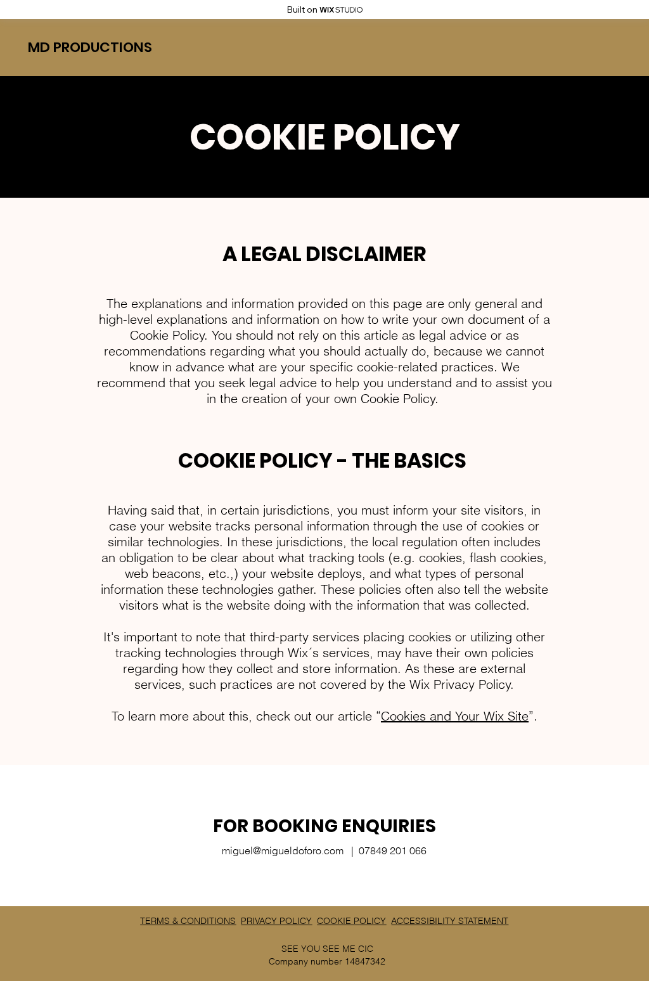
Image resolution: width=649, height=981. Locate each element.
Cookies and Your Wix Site (455, 716)
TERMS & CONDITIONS (188, 920)
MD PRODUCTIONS (90, 47)
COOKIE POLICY (351, 920)
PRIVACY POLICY (276, 920)
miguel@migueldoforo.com (283, 850)
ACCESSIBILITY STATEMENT (449, 920)
